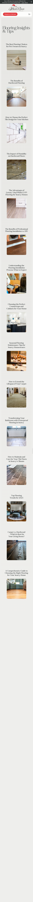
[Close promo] (31, 2)
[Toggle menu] (29, 14)
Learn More (24, 2)
